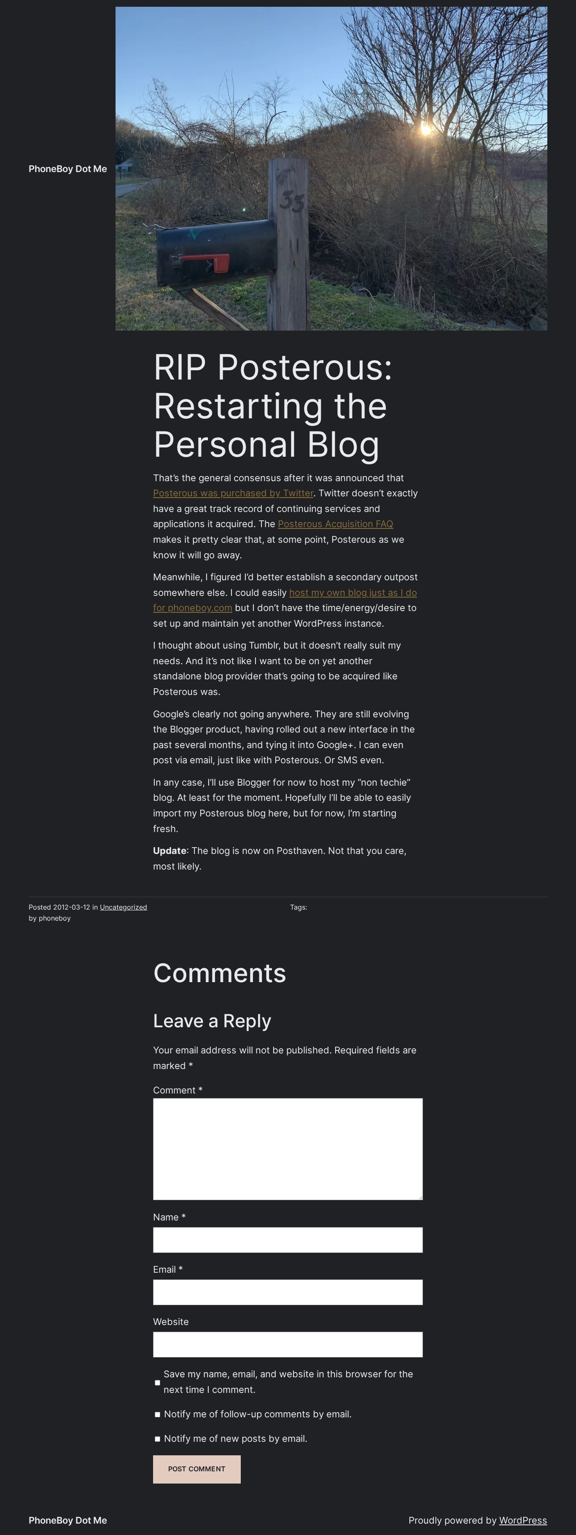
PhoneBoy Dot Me (68, 168)
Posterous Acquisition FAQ (335, 523)
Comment (178, 1090)
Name (169, 1217)
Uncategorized (123, 907)
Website (171, 1321)
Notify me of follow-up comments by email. (258, 1413)
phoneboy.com (200, 607)
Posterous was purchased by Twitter (233, 492)
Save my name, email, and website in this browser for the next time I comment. (288, 1381)
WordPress (523, 1520)
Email (168, 1269)
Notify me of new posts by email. (235, 1438)
